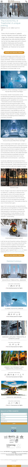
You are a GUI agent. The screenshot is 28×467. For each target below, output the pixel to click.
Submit (14, 423)
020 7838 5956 (7, 451)
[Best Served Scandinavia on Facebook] (12, 431)
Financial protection (10, 454)
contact (20, 250)
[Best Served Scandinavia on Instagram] (15, 431)
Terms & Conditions (23, 453)
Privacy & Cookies (18, 454)
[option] (14, 11)
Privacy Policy (20, 459)
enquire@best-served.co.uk (16, 451)
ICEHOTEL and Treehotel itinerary (14, 52)
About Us (17, 453)
